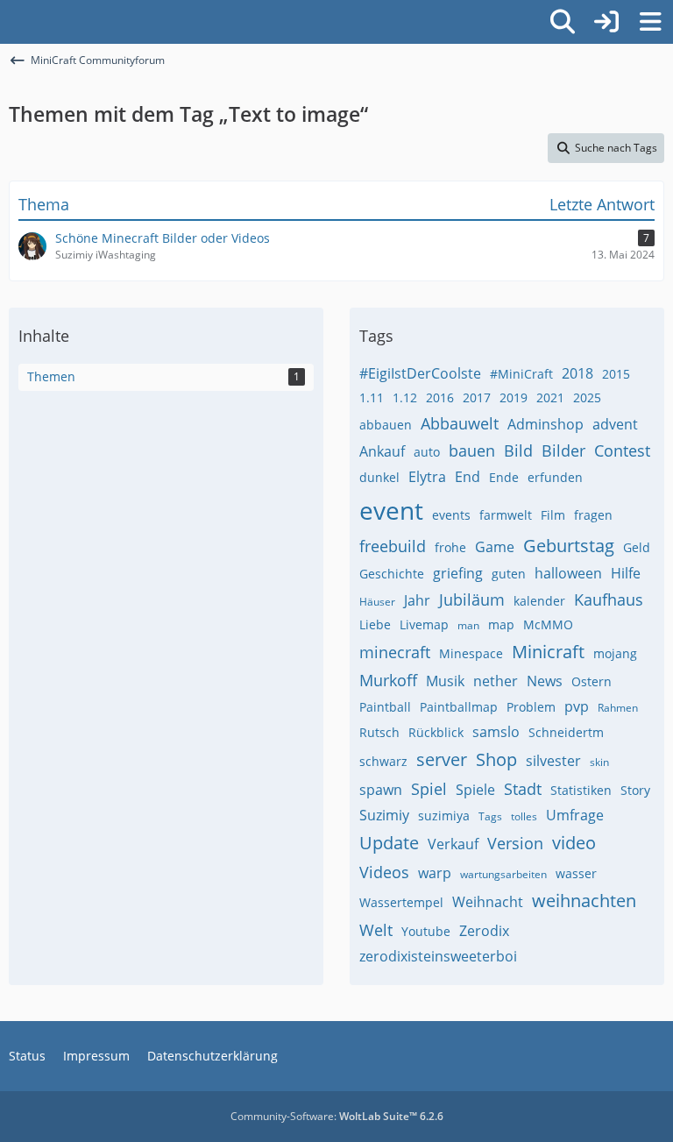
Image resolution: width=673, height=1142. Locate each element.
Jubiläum (472, 599)
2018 (577, 373)
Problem (531, 707)
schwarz (383, 761)
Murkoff (388, 680)
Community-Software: (336, 1116)
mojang (615, 653)
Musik (445, 681)
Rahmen (618, 707)
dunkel (379, 477)
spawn (380, 789)
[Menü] (650, 21)
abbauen (385, 424)
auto (427, 451)
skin (599, 762)
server (441, 759)
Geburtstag (568, 545)
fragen (593, 515)
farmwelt (505, 515)
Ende (504, 477)
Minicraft (548, 651)
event (391, 510)
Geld (636, 547)
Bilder (563, 450)
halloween (568, 573)
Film (553, 515)
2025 (587, 397)
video (574, 843)
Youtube (425, 931)
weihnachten (584, 900)
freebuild (392, 546)
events (451, 515)
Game (494, 547)
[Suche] (562, 21)
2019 (513, 397)
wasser (576, 873)
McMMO (548, 624)
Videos (384, 872)
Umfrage (575, 815)
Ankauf (382, 451)
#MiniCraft (521, 373)
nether (495, 681)
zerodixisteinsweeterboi (438, 956)
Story (635, 790)
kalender (539, 600)
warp (434, 873)
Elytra (427, 476)
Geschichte (391, 573)
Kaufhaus (608, 599)
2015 (616, 373)
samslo (496, 731)
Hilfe (626, 573)
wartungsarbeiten (503, 874)
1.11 (371, 397)
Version (515, 843)
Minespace (471, 653)
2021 (550, 397)
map (501, 624)
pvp (576, 706)
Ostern (591, 681)
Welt (376, 929)
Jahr (417, 600)
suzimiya (444, 815)
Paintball (385, 707)
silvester (553, 760)
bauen (472, 450)
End (467, 476)
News (545, 681)
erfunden (555, 477)
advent (615, 424)
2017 (477, 397)
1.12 (405, 397)
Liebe (375, 624)
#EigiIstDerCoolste (420, 373)
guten (509, 573)
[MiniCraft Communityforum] (8, 19)
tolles (524, 816)
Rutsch (379, 732)
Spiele (475, 789)
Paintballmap (459, 707)
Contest (622, 450)
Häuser (377, 601)
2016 (440, 397)
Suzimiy (384, 815)
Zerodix (484, 930)
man (468, 625)
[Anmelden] (606, 22)
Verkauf (453, 844)
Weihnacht (487, 901)
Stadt (523, 788)
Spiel (429, 788)
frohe (450, 547)
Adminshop (545, 424)
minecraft (394, 652)
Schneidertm (566, 732)
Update (389, 843)
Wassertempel (401, 902)
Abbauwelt (460, 423)
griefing (458, 573)
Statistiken (581, 790)
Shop (496, 759)
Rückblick (436, 732)
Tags (490, 816)
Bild (518, 450)
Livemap (424, 624)
